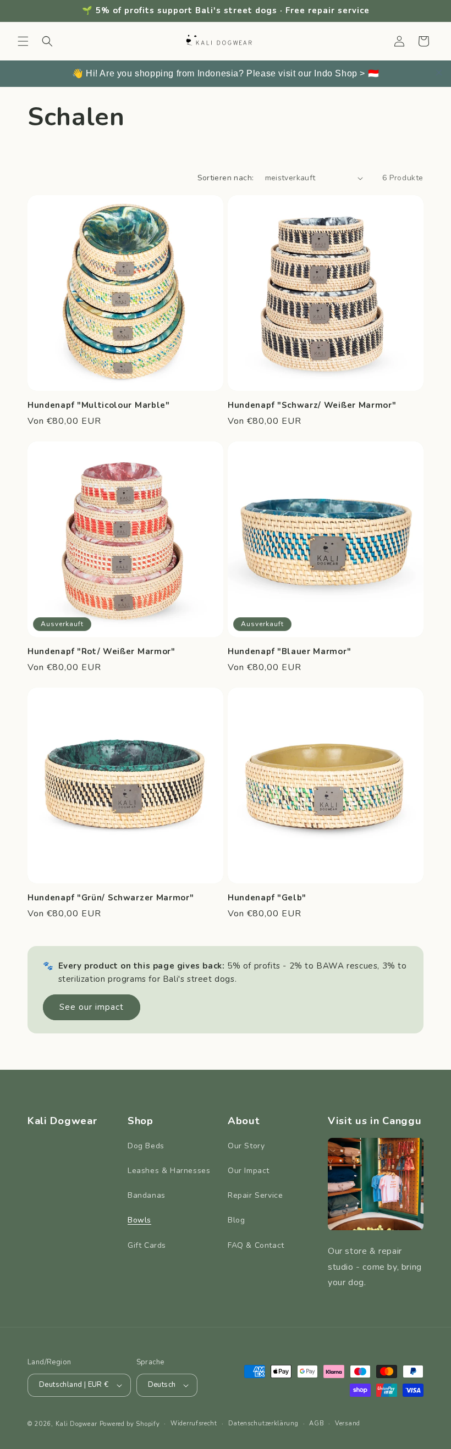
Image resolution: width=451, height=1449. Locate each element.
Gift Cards (147, 1245)
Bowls (139, 1220)
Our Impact (249, 1170)
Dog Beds (146, 1146)
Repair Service (255, 1195)
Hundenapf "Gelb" (267, 898)
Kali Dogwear (76, 1424)
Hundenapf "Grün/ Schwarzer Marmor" (111, 898)
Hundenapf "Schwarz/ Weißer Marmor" (312, 405)
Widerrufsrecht (193, 1423)
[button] (23, 41)
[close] (439, 72)
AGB (316, 1423)
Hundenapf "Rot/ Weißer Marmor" (101, 651)
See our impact (91, 1007)
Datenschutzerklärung (263, 1423)
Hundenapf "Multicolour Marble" (99, 405)
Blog (236, 1220)
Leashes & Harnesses (169, 1170)
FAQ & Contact (256, 1245)
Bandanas (147, 1195)
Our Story (246, 1146)
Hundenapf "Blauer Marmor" (289, 651)
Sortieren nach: (225, 178)
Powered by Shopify (130, 1424)
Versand (347, 1423)
